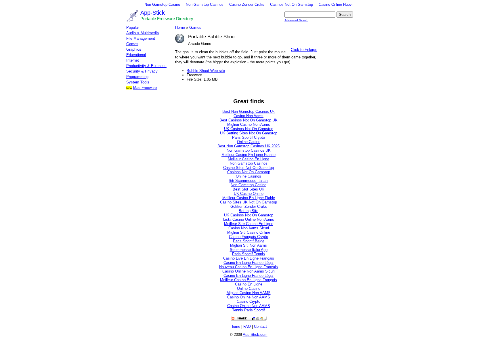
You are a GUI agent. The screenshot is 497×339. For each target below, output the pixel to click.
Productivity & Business (146, 66)
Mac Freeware (145, 87)
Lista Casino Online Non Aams (248, 219)
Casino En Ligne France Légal (248, 262)
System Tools (137, 82)
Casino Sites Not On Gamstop (248, 167)
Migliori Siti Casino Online (248, 232)
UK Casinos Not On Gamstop (248, 129)
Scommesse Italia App (248, 249)
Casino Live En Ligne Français (248, 258)
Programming (137, 77)
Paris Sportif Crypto (248, 137)
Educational (136, 55)
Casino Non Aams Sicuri (248, 228)
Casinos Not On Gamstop (291, 4)
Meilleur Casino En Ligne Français (248, 280)
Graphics (133, 49)
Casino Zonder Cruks (246, 4)
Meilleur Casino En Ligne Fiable (248, 198)
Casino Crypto (248, 301)
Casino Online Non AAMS (248, 297)
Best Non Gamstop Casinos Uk (248, 111)
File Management (140, 38)
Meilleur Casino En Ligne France (248, 155)
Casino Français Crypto (248, 237)
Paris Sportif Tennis (248, 254)
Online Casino (248, 142)
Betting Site (248, 211)
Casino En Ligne (248, 284)
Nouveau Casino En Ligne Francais (248, 267)
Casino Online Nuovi (336, 4)
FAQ (247, 326)
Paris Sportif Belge (248, 241)
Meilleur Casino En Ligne (248, 159)
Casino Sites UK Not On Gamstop (248, 202)
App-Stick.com (255, 334)
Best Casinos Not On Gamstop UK (248, 120)
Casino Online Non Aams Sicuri (248, 271)
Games (132, 44)
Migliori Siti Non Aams (248, 245)
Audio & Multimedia (142, 33)
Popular (132, 27)
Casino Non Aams (248, 116)
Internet (132, 60)
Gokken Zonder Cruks (248, 206)
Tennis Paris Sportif (248, 310)
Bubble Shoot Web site (206, 70)
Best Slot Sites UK (248, 189)
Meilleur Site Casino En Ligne (248, 224)
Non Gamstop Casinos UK (249, 150)
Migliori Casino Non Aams (248, 124)
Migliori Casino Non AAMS (249, 293)
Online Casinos (248, 176)
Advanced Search (296, 20)
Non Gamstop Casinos (204, 4)
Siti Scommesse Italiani (248, 180)
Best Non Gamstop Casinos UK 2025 (248, 146)
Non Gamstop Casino (162, 4)
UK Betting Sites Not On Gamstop (248, 133)
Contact (260, 326)
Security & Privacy (142, 71)
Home (180, 27)
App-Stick (152, 12)
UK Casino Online (248, 193)
